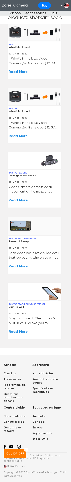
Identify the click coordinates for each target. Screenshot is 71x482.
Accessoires (12, 379)
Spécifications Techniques (43, 389)
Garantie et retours (12, 429)
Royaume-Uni (42, 433)
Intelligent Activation (22, 175)
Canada (38, 421)
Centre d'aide (14, 421)
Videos (15, 13)
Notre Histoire (42, 373)
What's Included (19, 47)
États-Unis (40, 438)
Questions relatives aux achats (13, 397)
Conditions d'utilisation (44, 455)
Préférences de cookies (18, 458)
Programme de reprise (15, 386)
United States (16, 466)
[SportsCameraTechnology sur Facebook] (5, 447)
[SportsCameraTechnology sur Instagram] (19, 447)
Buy (44, 5)
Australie (39, 416)
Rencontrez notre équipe (45, 380)
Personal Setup (19, 241)
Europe (37, 427)
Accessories (35, 13)
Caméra (10, 373)
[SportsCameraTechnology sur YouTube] (11, 447)
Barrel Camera (15, 5)
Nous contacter (15, 416)
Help (54, 13)
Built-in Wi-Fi (17, 306)
